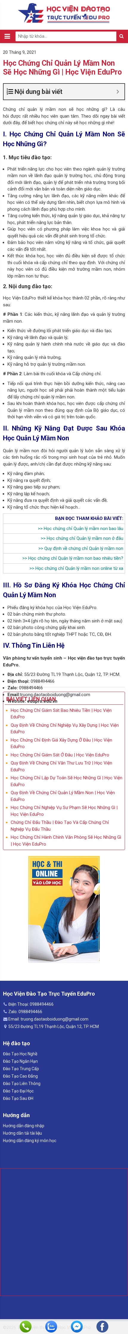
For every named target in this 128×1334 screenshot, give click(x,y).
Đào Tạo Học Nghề (20, 1053)
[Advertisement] (64, 1232)
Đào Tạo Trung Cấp (21, 1068)
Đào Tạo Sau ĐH (18, 1098)
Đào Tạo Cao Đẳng (20, 1076)
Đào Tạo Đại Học (18, 1091)
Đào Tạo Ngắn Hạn (20, 1061)
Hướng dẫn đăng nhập (23, 1125)
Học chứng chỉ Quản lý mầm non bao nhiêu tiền (74, 558)
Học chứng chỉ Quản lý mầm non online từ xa (79, 568)
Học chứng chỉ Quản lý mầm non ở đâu (85, 538)
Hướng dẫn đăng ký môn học (29, 1140)
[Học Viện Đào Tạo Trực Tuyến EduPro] (64, 13)
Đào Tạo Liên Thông (21, 1083)
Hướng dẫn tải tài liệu (22, 1133)
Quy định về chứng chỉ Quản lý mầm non (83, 548)
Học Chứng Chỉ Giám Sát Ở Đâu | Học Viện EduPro (60, 755)
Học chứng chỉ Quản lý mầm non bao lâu (83, 528)
